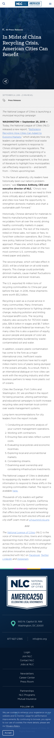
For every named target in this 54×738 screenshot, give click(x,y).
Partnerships (27, 691)
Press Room (27, 681)
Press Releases (14, 100)
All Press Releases (14, 30)
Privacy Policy (13, 726)
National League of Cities (21, 532)
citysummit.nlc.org (39, 520)
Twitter (44, 555)
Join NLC (27, 656)
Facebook (34, 555)
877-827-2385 (15, 639)
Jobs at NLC (27, 664)
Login (27, 652)
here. (15, 490)
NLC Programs (27, 695)
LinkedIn (7, 559)
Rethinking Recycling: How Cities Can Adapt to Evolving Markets (22, 133)
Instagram (22, 559)
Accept (8, 733)
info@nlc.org (40, 639)
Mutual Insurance (27, 699)
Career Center (27, 677)
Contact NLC (27, 660)
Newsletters (27, 673)
